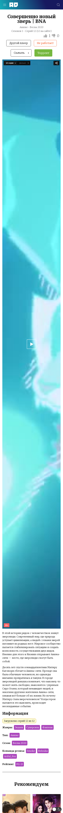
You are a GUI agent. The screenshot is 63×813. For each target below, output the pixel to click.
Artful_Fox (10, 756)
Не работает (45, 43)
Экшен (19, 727)
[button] (57, 809)
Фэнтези (47, 727)
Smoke (31, 750)
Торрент (43, 53)
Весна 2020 (19, 743)
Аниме (15, 735)
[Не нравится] (54, 36)
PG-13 (19, 764)
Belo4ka (43, 750)
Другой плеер (18, 43)
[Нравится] (46, 36)
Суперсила (32, 727)
